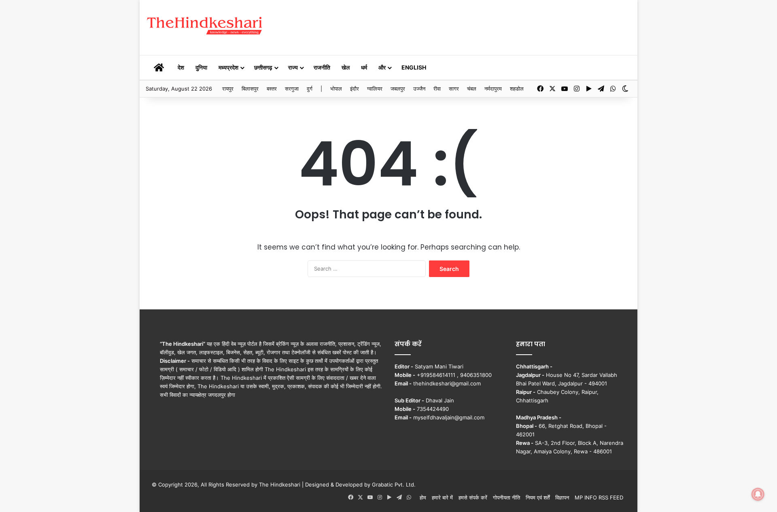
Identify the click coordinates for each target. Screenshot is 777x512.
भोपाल (336, 88)
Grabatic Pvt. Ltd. (394, 484)
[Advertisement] (471, 26)
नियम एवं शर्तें (538, 497)
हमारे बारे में (442, 497)
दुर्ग (309, 88)
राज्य (293, 67)
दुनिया (201, 67)
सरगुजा (292, 88)
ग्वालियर (374, 88)
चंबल (471, 88)
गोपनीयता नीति (506, 497)
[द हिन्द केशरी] (205, 26)
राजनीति (322, 67)
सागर (454, 88)
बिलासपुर (250, 88)
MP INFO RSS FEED (599, 497)
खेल (346, 67)
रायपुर (228, 88)
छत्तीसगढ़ (263, 67)
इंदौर (354, 88)
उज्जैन (419, 88)
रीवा (437, 88)
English (413, 67)
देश (181, 67)
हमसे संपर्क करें (473, 497)
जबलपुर (398, 88)
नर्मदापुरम (493, 88)
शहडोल (517, 88)
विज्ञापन (562, 497)
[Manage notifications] (758, 494)
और (382, 67)
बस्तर (272, 88)
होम (423, 497)
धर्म (364, 67)
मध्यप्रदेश (228, 67)
